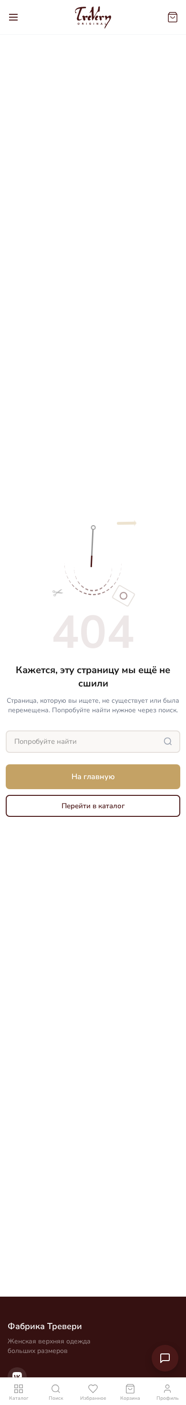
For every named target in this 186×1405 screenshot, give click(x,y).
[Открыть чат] (165, 1358)
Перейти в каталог (93, 806)
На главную (93, 776)
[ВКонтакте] (17, 1376)
